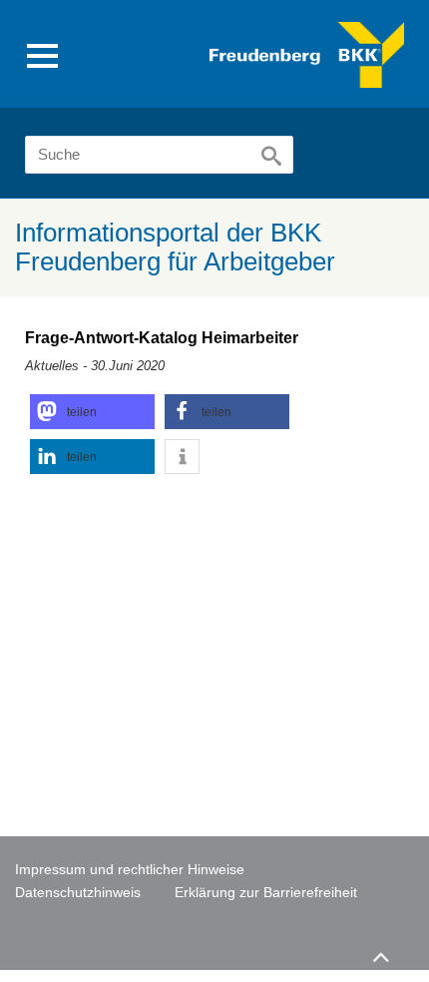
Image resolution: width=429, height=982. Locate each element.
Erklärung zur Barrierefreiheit (266, 892)
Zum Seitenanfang (380, 948)
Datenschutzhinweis (78, 892)
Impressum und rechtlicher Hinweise (129, 869)
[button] (92, 411)
